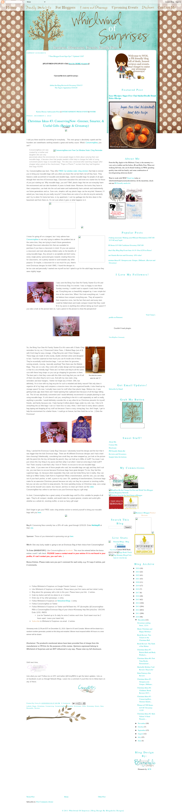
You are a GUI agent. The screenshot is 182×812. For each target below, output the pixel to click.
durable (70, 706)
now (101, 706)
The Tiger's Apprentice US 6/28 (66, 87)
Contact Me (113, 445)
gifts (84, 706)
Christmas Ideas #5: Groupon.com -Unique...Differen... (145, 681)
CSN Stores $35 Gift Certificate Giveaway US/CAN (125, 245)
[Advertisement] (132, 358)
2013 (138, 606)
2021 (138, 578)
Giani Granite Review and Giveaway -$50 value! (124, 255)
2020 (138, 582)
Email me (130, 178)
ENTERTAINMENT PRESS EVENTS (75, 111)
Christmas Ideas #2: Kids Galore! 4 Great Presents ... (146, 716)
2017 (138, 592)
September (142, 730)
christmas (41, 706)
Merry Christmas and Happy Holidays (144, 630)
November (142, 723)
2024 (138, 568)
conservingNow (60, 706)
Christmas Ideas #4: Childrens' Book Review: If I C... (144, 690)
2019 (138, 585)
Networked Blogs (63, 601)
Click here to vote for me (123, 556)
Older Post (102, 796)
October (141, 727)
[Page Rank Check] (124, 552)
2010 (138, 617)
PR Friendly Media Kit (117, 451)
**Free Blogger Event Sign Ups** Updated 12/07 (66, 56)
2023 (138, 572)
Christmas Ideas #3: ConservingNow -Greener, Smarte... (144, 699)
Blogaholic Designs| (115, 810)
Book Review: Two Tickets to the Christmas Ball (144, 637)
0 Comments (65, 703)
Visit (117, 337)
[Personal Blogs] (120, 547)
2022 (138, 575)
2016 (138, 596)
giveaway (90, 706)
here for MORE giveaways (79, 63)
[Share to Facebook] (84, 703)
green (97, 706)
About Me (112, 442)
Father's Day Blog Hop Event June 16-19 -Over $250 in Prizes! (129, 250)
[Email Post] (73, 703)
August (140, 733)
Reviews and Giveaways (117, 454)
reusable (30, 708)
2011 (138, 613)
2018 (138, 589)
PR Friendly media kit (122, 183)
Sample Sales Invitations (118, 457)
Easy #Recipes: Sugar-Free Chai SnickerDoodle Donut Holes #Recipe (132, 97)
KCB (149, 769)
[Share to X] (81, 703)
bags (34, 706)
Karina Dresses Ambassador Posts (48, 111)
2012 (138, 610)
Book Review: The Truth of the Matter (146, 644)
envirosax (77, 706)
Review (37, 708)
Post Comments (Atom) (44, 802)
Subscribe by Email (116, 389)
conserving (50, 706)
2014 (138, 603)
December (141, 620)
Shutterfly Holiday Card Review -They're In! (145, 668)
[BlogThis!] (79, 703)
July (139, 737)
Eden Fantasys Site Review (144, 674)
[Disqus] (66, 760)
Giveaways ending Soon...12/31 (144, 624)
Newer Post (31, 796)
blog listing (113, 550)
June (140, 740)
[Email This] (76, 703)
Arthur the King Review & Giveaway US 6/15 (66, 85)
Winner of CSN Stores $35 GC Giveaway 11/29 (145, 707)
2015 (138, 599)
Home (66, 796)
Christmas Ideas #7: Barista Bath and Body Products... (146, 652)
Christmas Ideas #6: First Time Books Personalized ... (146, 661)
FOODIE (93, 111)
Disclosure (112, 448)
